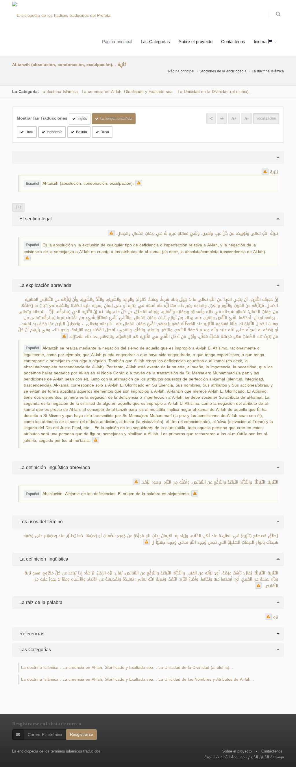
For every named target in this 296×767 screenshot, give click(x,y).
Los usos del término (40, 521)
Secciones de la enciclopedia (223, 71)
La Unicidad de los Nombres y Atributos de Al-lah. (204, 679)
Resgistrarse (81, 734)
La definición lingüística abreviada (54, 467)
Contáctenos (233, 42)
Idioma (261, 42)
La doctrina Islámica (268, 71)
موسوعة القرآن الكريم (266, 757)
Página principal (117, 42)
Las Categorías (155, 42)
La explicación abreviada (44, 285)
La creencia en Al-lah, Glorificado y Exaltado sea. (128, 92)
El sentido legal (35, 218)
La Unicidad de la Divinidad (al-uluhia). (214, 92)
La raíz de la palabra (40, 602)
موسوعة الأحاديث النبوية (224, 757)
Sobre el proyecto (195, 42)
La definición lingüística (43, 558)
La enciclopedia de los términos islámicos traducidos (56, 751)
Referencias (31, 633)
